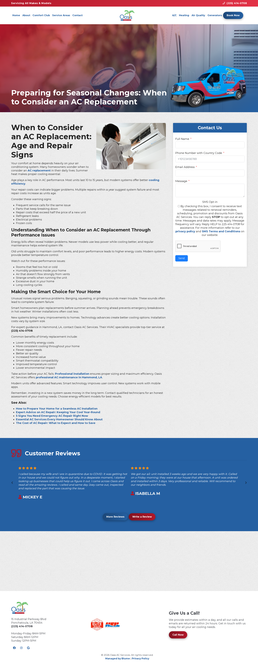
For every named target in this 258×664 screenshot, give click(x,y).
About (26, 15)
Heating (184, 15)
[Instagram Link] (21, 647)
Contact (77, 15)
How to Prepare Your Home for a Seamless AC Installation (56, 408)
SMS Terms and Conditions (221, 231)
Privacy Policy (140, 658)
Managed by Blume (117, 658)
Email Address (185, 167)
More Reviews (115, 516)
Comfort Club (41, 15)
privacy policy (185, 231)
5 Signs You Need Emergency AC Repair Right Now (52, 415)
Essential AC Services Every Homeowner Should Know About (59, 419)
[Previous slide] (12, 482)
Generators (215, 15)
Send (181, 258)
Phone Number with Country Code (198, 153)
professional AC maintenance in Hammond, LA (69, 377)
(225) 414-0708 (22, 626)
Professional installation (72, 373)
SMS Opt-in (210, 202)
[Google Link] (28, 647)
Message (181, 181)
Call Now (178, 634)
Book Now (233, 15)
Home (16, 15)
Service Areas (61, 15)
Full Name (182, 139)
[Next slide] (246, 482)
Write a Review (142, 516)
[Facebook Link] (14, 647)
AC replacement (39, 170)
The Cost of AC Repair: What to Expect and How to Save (55, 423)
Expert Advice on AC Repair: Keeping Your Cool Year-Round (58, 412)
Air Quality (198, 15)
